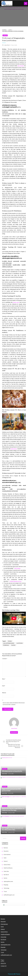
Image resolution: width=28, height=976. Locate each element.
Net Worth (6, 874)
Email (3, 685)
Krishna (10, 641)
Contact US (3, 966)
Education (6, 851)
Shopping (6, 884)
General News (7, 864)
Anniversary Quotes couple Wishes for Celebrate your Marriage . (13, 809)
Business (6, 847)
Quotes (10, 29)
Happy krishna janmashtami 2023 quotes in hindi (11, 790)
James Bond (7, 45)
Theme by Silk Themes (14, 974)
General (5, 861)
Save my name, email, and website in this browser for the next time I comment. (14, 703)
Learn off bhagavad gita (8, 643)
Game (5, 857)
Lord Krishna (20, 643)
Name (3, 679)
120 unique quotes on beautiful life (12, 771)
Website (4, 692)
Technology (6, 888)
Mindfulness (6, 645)
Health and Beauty (8, 868)
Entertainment (7, 854)
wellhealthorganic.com (9, 894)
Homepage (4, 29)
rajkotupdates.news (8, 881)
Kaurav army (15, 302)
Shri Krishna (21, 65)
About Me (3, 963)
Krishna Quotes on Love (15, 581)
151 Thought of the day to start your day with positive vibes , (12, 828)
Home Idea (6, 871)
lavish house (14, 448)
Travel (5, 891)
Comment (4, 658)
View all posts (14, 732)
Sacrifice (13, 645)
